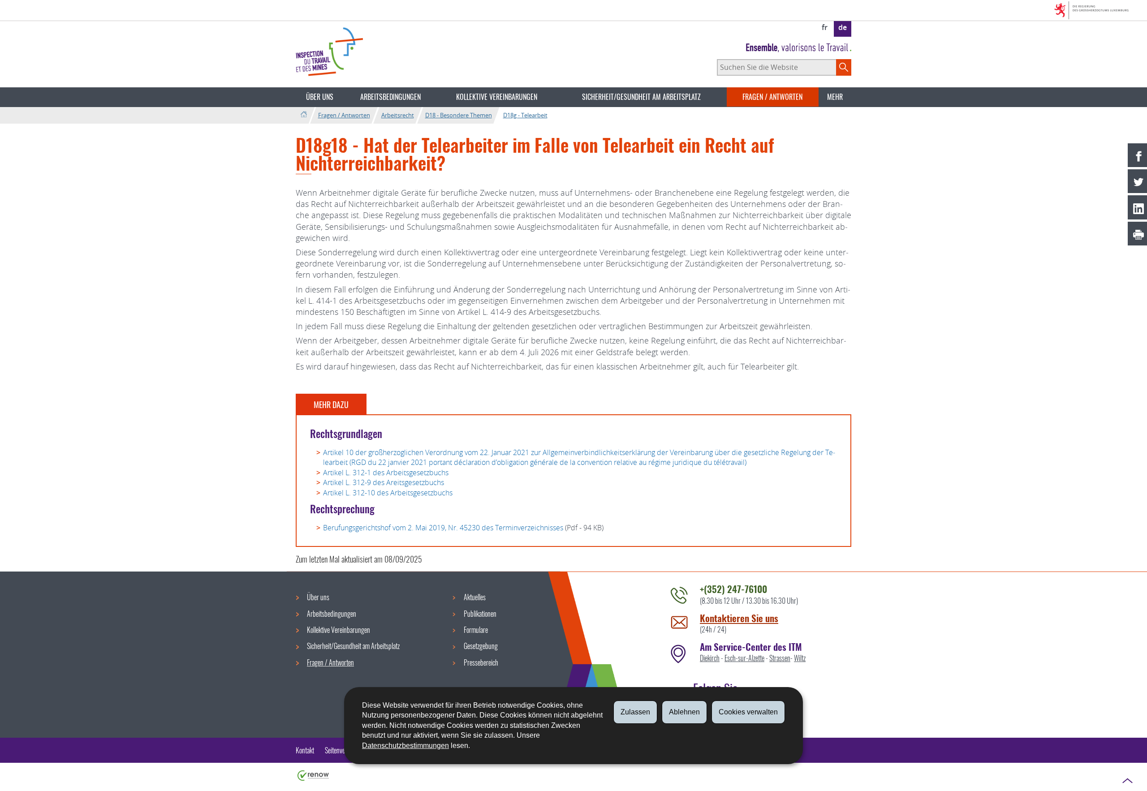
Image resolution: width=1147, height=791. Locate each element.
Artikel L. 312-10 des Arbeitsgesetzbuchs (388, 493)
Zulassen (635, 712)
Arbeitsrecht (397, 115)
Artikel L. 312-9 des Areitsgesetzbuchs (383, 482)
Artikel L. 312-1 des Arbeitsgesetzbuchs (385, 472)
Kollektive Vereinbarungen (496, 96)
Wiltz (800, 658)
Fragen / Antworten (772, 96)
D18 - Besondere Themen (458, 115)
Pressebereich (481, 662)
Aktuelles (475, 597)
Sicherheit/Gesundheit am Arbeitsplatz (641, 96)
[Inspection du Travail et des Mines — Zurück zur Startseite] (329, 51)
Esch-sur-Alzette (744, 658)
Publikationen (480, 613)
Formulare (476, 629)
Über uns (319, 96)
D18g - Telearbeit (525, 115)
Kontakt (305, 750)
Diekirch (710, 658)
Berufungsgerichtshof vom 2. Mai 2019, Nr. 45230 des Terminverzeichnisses (443, 528)
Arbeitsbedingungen (390, 96)
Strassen (779, 658)
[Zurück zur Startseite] (303, 115)
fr (825, 27)
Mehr (835, 96)
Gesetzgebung (481, 646)
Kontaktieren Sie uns (739, 618)
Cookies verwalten (748, 712)
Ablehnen (684, 712)
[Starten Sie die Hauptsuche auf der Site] (843, 67)
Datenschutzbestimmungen (405, 745)
